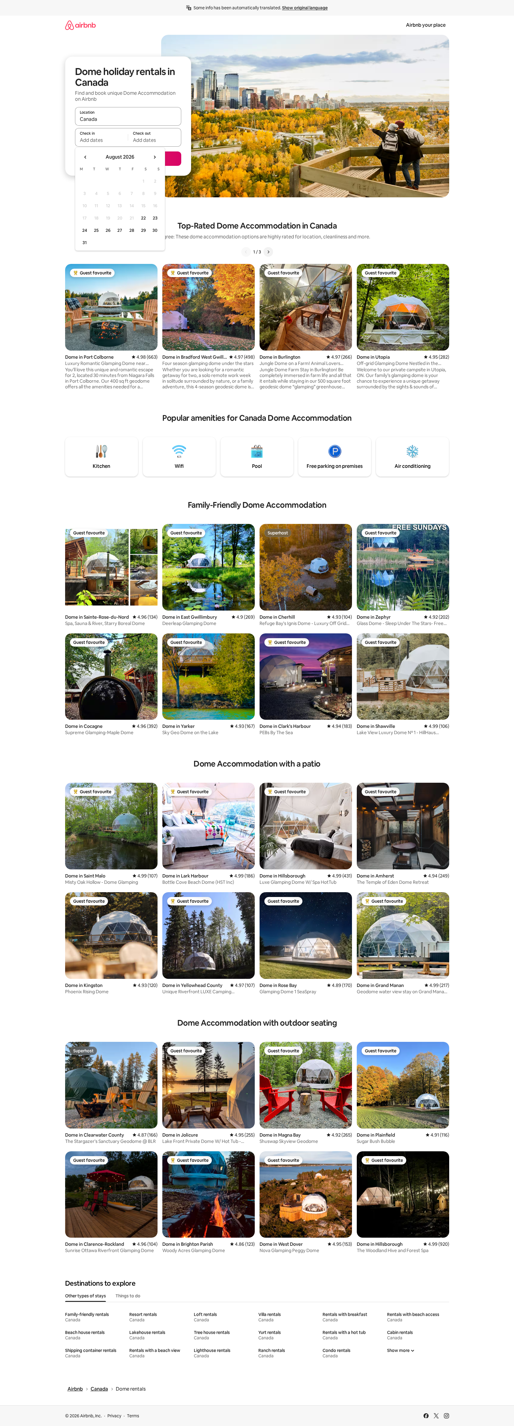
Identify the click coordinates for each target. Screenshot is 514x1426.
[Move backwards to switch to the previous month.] (85, 157)
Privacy (114, 1416)
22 (143, 218)
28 (131, 230)
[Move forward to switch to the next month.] (154, 157)
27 (119, 230)
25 (96, 230)
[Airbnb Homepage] (80, 25)
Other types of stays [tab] (85, 1296)
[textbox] (101, 140)
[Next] (268, 252)
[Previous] (246, 252)
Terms (133, 1416)
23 (155, 218)
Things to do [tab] (128, 1296)
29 (143, 230)
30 (155, 230)
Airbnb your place (426, 25)
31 (85, 242)
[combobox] (128, 119)
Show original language (305, 7)
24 (84, 230)
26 (108, 230)
